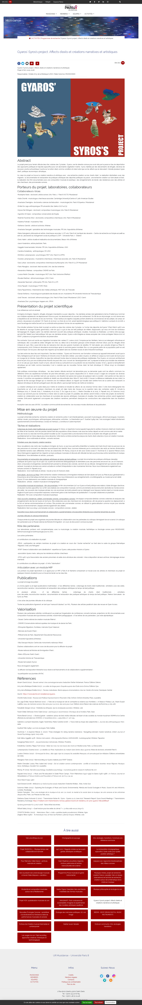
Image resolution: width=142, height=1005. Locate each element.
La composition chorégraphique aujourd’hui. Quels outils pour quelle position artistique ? (107, 851)
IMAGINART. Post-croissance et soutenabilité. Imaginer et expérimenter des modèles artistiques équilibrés (71, 903)
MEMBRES (64, 14)
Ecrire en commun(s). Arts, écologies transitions (108, 925)
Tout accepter (87, 1002)
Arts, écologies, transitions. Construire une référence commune (107, 839)
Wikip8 (47, 2)
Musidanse (13, 20)
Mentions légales (71, 977)
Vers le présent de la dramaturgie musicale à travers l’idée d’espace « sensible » (34, 874)
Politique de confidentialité (71, 982)
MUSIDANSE (50, 14)
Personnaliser (110, 1002)
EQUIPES (76, 14)
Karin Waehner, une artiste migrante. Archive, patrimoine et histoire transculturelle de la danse (71, 863)
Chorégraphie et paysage (71, 838)
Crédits (71, 975)
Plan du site (71, 984)
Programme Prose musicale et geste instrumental (71, 874)
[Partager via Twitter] (22, 63)
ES (6, 2)
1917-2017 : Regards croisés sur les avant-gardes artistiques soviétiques (71, 850)
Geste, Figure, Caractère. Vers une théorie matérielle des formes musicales (71, 890)
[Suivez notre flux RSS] (111, 980)
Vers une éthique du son (34, 838)
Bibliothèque (37, 2)
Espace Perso (58, 2)
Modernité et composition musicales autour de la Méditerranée (34, 890)
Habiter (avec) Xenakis (71, 924)
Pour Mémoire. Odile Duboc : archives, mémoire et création (34, 862)
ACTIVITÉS (89, 14)
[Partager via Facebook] (18, 63)
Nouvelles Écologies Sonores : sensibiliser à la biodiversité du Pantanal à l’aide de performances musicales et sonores (34, 914)
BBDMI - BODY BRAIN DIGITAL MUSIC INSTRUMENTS (108, 913)
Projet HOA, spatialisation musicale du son (34, 900)
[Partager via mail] (27, 63)
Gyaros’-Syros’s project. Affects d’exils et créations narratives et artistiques (108, 902)
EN (3, 2)
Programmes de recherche (50, 38)
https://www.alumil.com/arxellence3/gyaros (39, 694)
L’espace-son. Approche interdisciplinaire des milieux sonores (107, 862)
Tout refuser (99, 1002)
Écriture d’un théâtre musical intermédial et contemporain (34, 925)
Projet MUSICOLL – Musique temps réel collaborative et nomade (34, 850)
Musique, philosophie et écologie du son (108, 889)
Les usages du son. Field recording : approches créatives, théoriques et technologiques (34, 937)
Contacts (71, 980)
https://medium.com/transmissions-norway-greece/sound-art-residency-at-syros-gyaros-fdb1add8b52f (71, 801)
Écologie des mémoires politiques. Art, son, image (71, 913)
